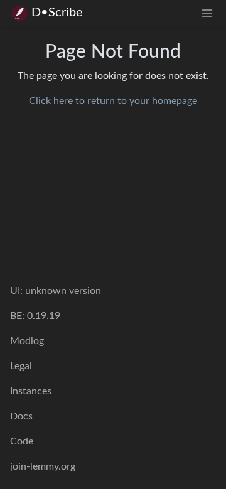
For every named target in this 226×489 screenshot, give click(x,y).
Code (21, 441)
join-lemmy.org (42, 466)
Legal (21, 366)
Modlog (27, 341)
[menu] (207, 13)
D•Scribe (57, 12)
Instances (30, 391)
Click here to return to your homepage (113, 101)
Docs (21, 416)
